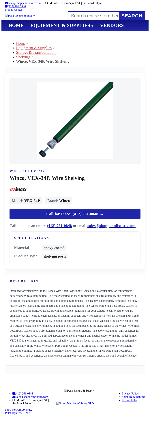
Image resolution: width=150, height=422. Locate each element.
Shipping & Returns (133, 396)
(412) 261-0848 (59, 225)
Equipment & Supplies (34, 48)
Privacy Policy (130, 393)
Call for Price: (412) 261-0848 (75, 214)
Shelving (23, 57)
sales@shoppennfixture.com (111, 225)
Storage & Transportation (36, 52)
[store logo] (20, 15)
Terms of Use (129, 400)
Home (20, 43)
